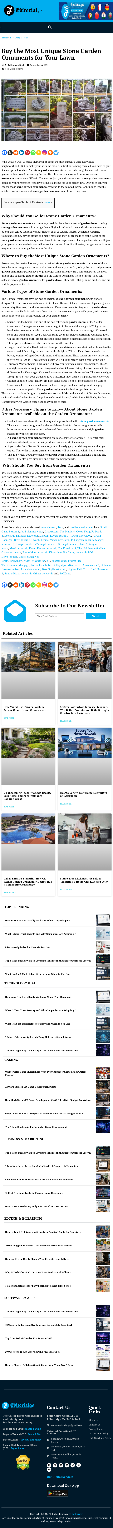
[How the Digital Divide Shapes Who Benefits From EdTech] (103, 1258)
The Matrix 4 (67, 531)
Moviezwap (38, 560)
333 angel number (67, 544)
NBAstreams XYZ (88, 565)
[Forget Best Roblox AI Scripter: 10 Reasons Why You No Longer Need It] (103, 1113)
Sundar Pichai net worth (18, 573)
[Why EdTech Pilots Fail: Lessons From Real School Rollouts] (103, 1272)
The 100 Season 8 (87, 548)
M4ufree (72, 565)
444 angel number (80, 539)
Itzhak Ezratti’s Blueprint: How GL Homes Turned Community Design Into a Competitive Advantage (28, 881)
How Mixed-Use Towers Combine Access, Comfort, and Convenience (25, 708)
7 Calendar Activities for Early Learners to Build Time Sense (38, 1285)
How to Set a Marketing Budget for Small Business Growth (37, 1206)
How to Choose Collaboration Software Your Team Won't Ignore (40, 1365)
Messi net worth (19, 548)
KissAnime (55, 552)
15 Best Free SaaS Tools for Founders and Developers (34, 1192)
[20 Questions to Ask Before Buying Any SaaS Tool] (103, 1351)
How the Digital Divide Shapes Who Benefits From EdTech (37, 1258)
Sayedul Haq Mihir (31, 1439)
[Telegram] (56, 152)
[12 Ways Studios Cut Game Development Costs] (103, 1086)
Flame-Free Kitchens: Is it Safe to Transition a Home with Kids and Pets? (84, 880)
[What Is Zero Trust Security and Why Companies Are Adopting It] (103, 933)
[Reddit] (15, 152)
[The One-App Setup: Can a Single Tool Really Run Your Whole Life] (103, 1050)
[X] (10, 152)
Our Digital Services (60, 1477)
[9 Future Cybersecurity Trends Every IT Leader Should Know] (103, 1036)
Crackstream (51, 531)
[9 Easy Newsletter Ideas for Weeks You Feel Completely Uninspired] (103, 1165)
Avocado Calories (30, 569)
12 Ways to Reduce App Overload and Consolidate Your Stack (39, 1324)
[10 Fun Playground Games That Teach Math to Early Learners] (103, 1245)
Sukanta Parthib (32, 1428)
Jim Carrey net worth (75, 552)
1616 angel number (22, 544)
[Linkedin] (21, 152)
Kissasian (11, 565)
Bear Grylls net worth (54, 569)
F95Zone (65, 573)
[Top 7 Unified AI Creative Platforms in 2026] (103, 1338)
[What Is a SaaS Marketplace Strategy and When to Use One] (103, 973)
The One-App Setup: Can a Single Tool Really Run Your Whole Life (41, 1050)
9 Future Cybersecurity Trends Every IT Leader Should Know (38, 1037)
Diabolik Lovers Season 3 (54, 535)
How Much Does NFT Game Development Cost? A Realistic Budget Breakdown (48, 1100)
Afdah (26, 560)
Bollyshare (16, 560)
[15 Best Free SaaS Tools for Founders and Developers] (103, 1192)
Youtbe (13, 556)
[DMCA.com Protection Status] (23, 1469)
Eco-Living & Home (19, 37)
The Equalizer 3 (67, 548)
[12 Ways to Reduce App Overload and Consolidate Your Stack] (103, 1324)
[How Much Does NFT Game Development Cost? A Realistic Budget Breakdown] (103, 1099)
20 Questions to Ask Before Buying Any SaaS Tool (32, 1351)
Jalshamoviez (59, 560)
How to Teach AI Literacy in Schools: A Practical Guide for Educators (43, 1232)
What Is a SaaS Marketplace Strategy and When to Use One (37, 974)
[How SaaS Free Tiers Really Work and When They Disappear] (103, 920)
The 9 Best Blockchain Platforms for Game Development (36, 1126)
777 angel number (45, 544)
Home (5, 37)
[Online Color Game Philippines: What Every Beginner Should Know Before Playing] (103, 1073)
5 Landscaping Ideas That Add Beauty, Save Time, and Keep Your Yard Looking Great (27, 796)
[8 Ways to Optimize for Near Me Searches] (103, 947)
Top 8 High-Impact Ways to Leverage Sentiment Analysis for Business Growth (48, 960)
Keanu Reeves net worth (42, 548)
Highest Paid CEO (78, 569)
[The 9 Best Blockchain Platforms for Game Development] (103, 1126)
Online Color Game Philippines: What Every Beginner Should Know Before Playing (46, 1073)
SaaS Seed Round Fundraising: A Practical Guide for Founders (39, 1179)
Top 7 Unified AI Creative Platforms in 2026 (28, 1338)
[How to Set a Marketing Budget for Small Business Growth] (103, 1206)
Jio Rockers (37, 565)
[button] (50, 27)
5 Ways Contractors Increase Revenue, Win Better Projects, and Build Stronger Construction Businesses (84, 710)
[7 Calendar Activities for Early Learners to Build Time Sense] (103, 1285)
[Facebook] (4, 152)
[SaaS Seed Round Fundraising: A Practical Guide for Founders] (103, 1179)
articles (89, 527)
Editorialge (77, 1513)
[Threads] (78, 1465)
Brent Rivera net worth (27, 539)
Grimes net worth (43, 573)
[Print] (50, 152)
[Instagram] (44, 152)
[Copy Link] (38, 152)
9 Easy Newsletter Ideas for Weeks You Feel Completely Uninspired (42, 1166)
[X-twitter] (55, 1465)
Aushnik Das (34, 1434)
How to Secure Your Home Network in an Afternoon (83, 794)
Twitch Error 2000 (80, 535)
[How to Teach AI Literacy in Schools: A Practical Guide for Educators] (103, 1231)
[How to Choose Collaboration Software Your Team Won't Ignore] (103, 1364)
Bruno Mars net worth (35, 552)
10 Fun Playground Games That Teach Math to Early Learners (38, 1245)
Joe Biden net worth (31, 531)
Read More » (10, 718)
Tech (60, 527)
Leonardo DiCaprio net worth (21, 535)
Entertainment (48, 527)
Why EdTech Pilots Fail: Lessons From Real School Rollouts (38, 1272)
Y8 (48, 560)
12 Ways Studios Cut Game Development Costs (30, 1086)
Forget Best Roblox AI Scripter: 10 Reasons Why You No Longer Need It (44, 1113)
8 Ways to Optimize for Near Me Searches (27, 947)
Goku (79, 531)
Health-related (77, 527)
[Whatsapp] (33, 152)
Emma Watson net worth (55, 539)
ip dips (62, 565)
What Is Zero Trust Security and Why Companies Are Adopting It (40, 933)
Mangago (23, 565)
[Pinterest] (27, 152)
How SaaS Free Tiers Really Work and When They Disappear (38, 920)
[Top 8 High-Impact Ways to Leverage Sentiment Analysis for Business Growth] (103, 960)
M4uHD (50, 565)
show (47, 202)
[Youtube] (49, 1469)
